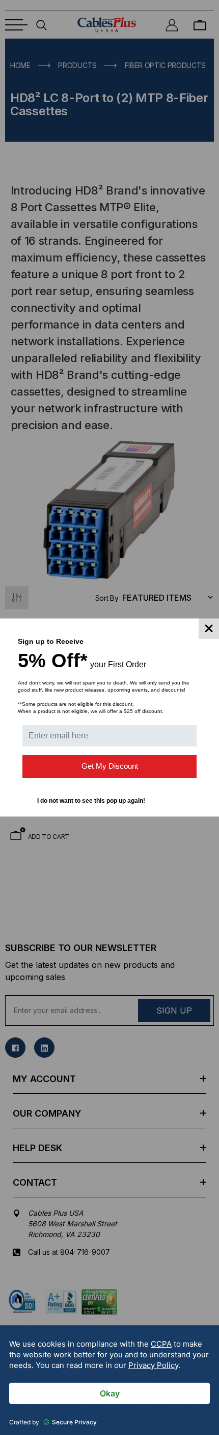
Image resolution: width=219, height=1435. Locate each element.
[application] (109, 1380)
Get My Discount (109, 766)
